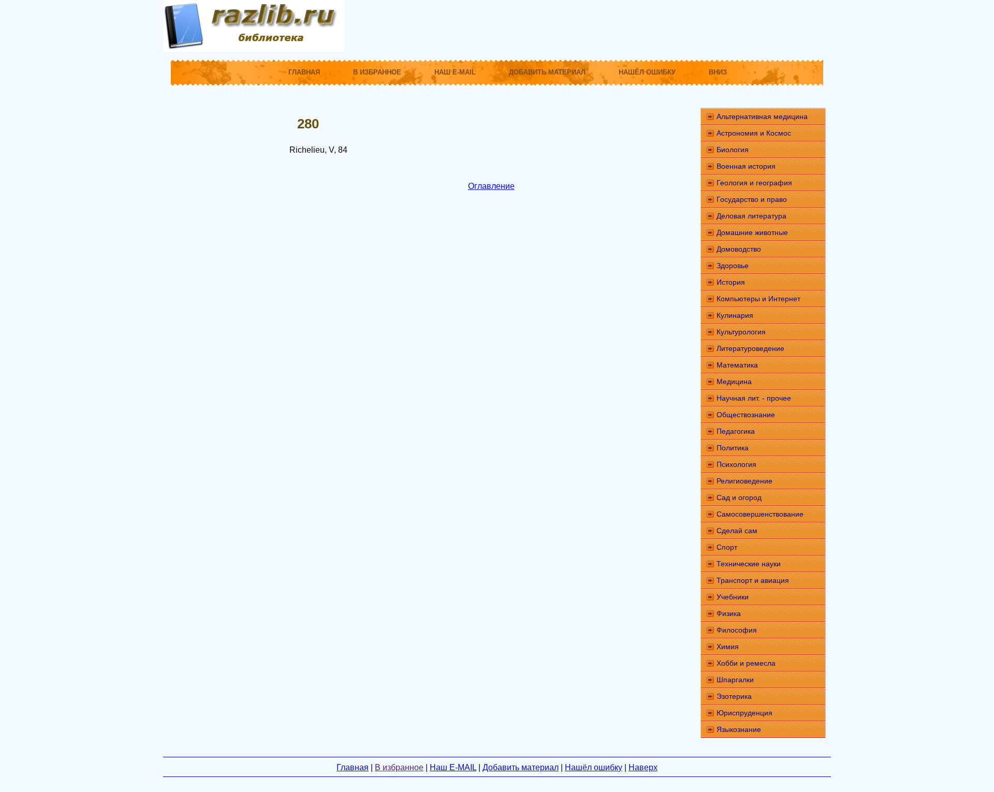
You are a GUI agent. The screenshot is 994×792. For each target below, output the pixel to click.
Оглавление (491, 186)
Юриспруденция (744, 713)
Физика (729, 613)
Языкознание (739, 729)
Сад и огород (739, 497)
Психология (736, 464)
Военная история (746, 166)
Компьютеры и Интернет (758, 299)
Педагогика (736, 431)
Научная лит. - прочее (754, 398)
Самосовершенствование (760, 514)
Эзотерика (734, 696)
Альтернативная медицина (762, 116)
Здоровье (733, 265)
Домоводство (739, 249)
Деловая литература (751, 216)
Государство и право (752, 199)
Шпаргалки (735, 680)
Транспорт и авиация (753, 580)
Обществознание (746, 414)
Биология (733, 149)
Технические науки (749, 564)
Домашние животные (752, 232)
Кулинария (735, 315)
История (731, 282)
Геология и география (754, 183)
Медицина (734, 381)
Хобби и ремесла (746, 663)
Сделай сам (737, 530)
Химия (728, 646)
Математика (737, 365)
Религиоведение (744, 481)
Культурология (741, 332)
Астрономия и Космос (754, 133)
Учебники (733, 597)
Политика (733, 448)
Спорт (727, 547)
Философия (737, 630)
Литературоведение (750, 348)
